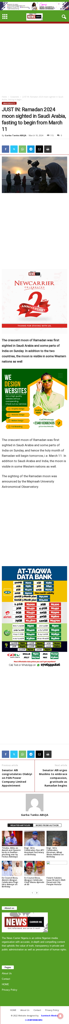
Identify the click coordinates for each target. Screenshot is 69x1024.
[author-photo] (34, 802)
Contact (6, 979)
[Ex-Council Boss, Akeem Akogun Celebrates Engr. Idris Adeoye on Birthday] (12, 868)
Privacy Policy (9, 989)
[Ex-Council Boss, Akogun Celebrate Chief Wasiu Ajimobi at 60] (34, 868)
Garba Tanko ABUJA (15, 135)
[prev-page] (32, 893)
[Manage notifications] (60, 1016)
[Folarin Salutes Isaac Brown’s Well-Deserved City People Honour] (57, 868)
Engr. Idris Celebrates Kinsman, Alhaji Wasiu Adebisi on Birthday (55, 852)
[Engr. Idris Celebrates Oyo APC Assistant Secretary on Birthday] (34, 838)
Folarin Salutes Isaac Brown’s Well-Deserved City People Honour (56, 881)
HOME (5, 984)
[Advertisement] (34, 58)
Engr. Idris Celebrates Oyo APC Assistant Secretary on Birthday (34, 851)
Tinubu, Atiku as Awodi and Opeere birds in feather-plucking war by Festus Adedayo (11, 852)
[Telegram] (31, 149)
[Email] (39, 149)
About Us (7, 973)
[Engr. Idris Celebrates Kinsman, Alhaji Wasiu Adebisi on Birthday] (57, 838)
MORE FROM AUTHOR (47, 825)
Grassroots (14, 97)
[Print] (48, 149)
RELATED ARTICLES (20, 825)
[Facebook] (5, 149)
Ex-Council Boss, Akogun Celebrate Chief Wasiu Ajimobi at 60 (34, 881)
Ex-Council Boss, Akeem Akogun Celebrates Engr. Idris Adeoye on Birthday (10, 882)
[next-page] (37, 893)
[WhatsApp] (22, 149)
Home (4, 97)
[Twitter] (14, 149)
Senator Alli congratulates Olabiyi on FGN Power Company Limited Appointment (17, 777)
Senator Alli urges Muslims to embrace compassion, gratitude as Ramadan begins (53, 777)
